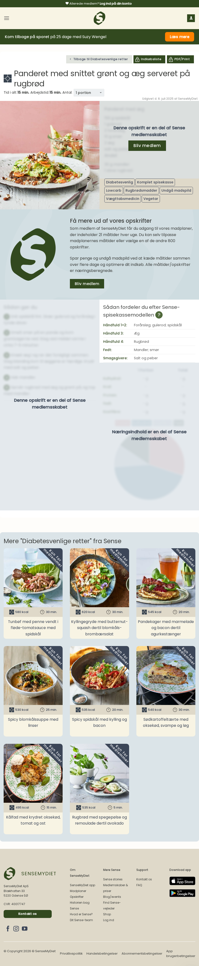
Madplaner (78, 891)
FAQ (139, 885)
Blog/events (112, 897)
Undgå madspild (176, 190)
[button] (6, 18)
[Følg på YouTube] (24, 929)
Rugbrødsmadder (141, 190)
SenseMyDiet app (82, 885)
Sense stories (113, 879)
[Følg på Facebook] (8, 929)
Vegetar (150, 198)
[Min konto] (191, 18)
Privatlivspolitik (71, 953)
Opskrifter (76, 897)
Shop (107, 914)
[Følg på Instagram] (16, 929)
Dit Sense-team (81, 920)
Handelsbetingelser (102, 953)
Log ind (108, 920)
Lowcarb (113, 190)
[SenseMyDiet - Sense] (99, 18)
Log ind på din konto (116, 3)
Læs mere (180, 36)
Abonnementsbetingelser (142, 953)
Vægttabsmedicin (122, 198)
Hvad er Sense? (81, 914)
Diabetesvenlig (119, 182)
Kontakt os (144, 879)
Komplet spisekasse (155, 182)
